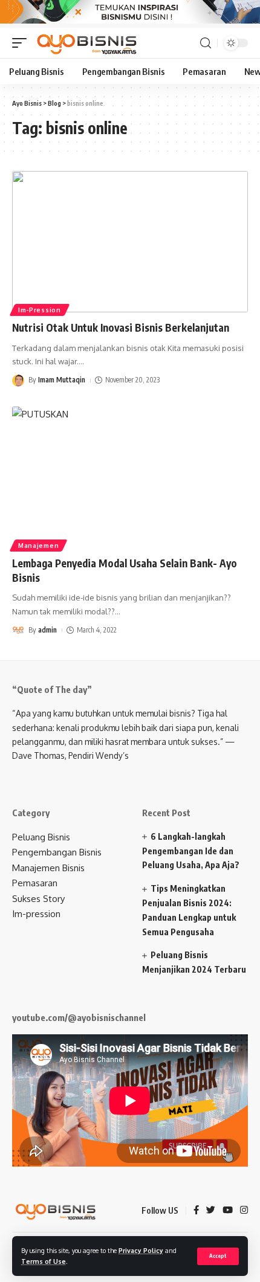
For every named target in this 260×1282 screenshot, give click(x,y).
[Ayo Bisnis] (88, 43)
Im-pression (36, 914)
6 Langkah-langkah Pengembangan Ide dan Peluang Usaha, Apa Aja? (190, 851)
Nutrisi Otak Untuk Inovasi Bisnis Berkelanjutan (120, 327)
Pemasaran (34, 883)
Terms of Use (43, 1261)
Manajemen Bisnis (48, 868)
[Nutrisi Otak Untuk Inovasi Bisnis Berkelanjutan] (130, 241)
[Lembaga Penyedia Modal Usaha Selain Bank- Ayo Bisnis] (130, 477)
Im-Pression (39, 310)
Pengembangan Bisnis (57, 852)
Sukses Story (38, 898)
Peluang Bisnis (41, 837)
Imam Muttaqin (61, 379)
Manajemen (38, 545)
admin (47, 629)
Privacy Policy (141, 1250)
